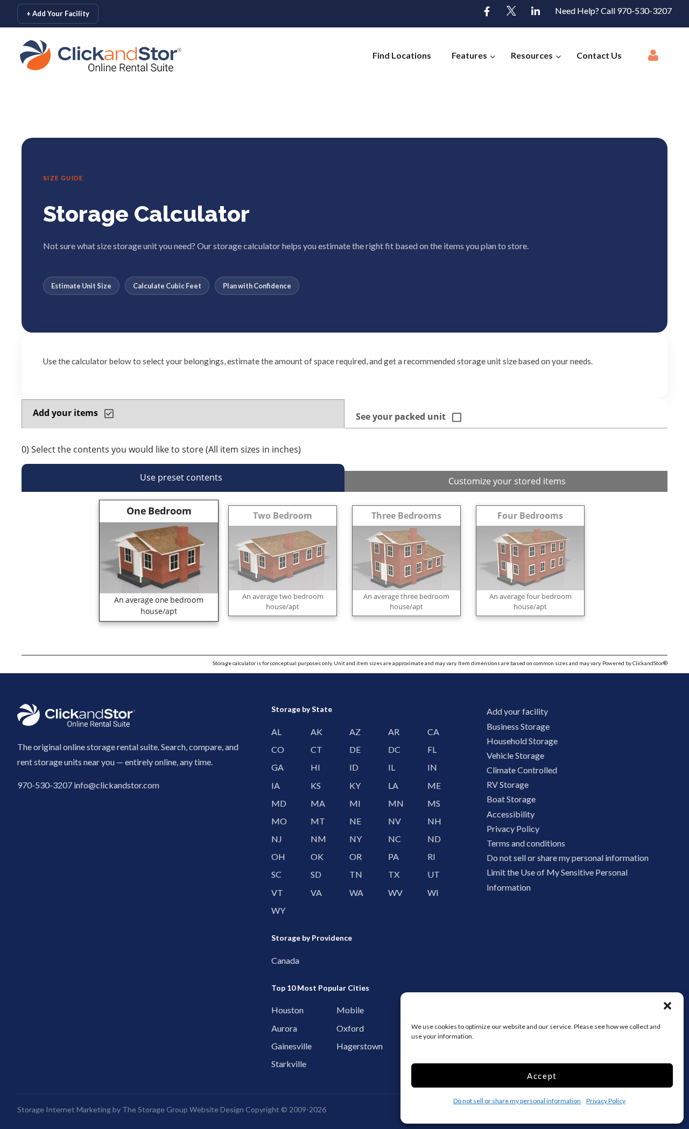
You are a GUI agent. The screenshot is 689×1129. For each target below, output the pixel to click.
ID (352, 767)
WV (391, 892)
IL (391, 767)
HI (314, 767)
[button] (667, 1005)
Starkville (277, 1064)
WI (430, 892)
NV (391, 821)
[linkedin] (536, 12)
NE (352, 821)
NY (352, 839)
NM (314, 839)
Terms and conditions (526, 843)
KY (352, 785)
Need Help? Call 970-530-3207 (613, 10)
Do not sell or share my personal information (517, 1101)
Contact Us (599, 55)
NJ (274, 839)
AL (274, 731)
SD (314, 874)
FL (430, 749)
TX (391, 874)
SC (274, 874)
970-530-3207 (44, 785)
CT (314, 749)
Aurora (277, 1028)
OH (274, 856)
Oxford (342, 1028)
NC (391, 839)
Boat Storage (511, 799)
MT (314, 821)
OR (352, 856)
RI (430, 856)
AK (314, 731)
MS (430, 803)
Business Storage (518, 726)
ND (430, 839)
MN (391, 803)
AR (391, 731)
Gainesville (277, 1046)
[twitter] (511, 12)
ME (430, 785)
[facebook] (487, 12)
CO (274, 749)
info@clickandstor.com (116, 785)
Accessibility (511, 814)
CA (430, 731)
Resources (532, 55)
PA (391, 856)
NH (430, 821)
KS (314, 785)
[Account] (653, 58)
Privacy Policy (605, 1101)
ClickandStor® (649, 663)
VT (274, 892)
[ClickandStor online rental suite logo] (83, 56)
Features (469, 55)
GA (274, 767)
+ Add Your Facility (57, 13)
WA (352, 892)
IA (274, 785)
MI (352, 803)
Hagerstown (342, 1046)
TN (352, 874)
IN (430, 767)
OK (314, 856)
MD (274, 803)
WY (274, 910)
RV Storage (508, 784)
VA (314, 892)
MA (314, 803)
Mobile (342, 1010)
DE (352, 749)
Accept (542, 1076)
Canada (277, 960)
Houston (277, 1010)
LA (391, 785)
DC (391, 749)
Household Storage (522, 741)
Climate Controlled (522, 770)
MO (274, 821)
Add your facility (517, 711)
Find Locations (401, 55)
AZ (352, 731)
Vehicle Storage (515, 755)
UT (430, 874)
